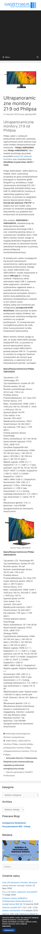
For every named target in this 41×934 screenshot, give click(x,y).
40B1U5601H (24, 741)
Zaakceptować (8, 930)
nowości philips (26, 744)
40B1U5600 (11, 741)
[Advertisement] (20, 32)
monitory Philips (10, 744)
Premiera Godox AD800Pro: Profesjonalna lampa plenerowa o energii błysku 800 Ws (17, 901)
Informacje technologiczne (18, 734)
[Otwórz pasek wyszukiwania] (37, 57)
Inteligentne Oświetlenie (14, 823)
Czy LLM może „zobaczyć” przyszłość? (20, 892)
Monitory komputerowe (13, 737)
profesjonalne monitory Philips (17, 748)
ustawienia (6, 926)
